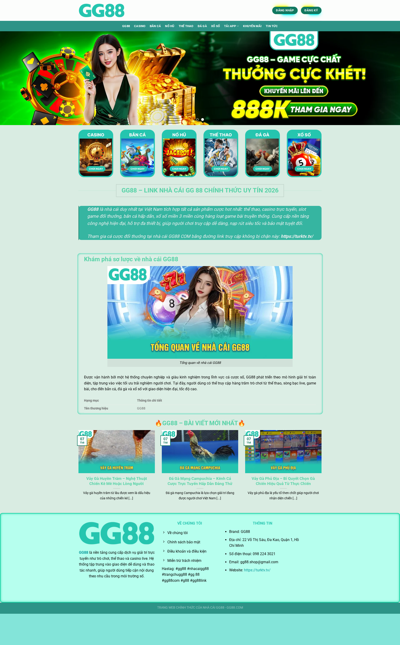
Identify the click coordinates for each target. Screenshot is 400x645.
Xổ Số (215, 26)
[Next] (386, 78)
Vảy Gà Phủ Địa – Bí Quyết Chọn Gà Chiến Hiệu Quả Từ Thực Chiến (283, 481)
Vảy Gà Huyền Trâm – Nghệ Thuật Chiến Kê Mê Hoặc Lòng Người (116, 481)
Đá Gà (202, 26)
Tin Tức (272, 26)
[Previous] (14, 78)
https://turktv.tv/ (257, 570)
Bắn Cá (155, 26)
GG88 (126, 26)
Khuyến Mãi (252, 26)
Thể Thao (186, 26)
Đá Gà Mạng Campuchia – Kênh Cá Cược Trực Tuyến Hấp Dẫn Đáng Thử (200, 481)
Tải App (230, 26)
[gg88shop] (101, 10)
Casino (140, 26)
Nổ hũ (169, 26)
